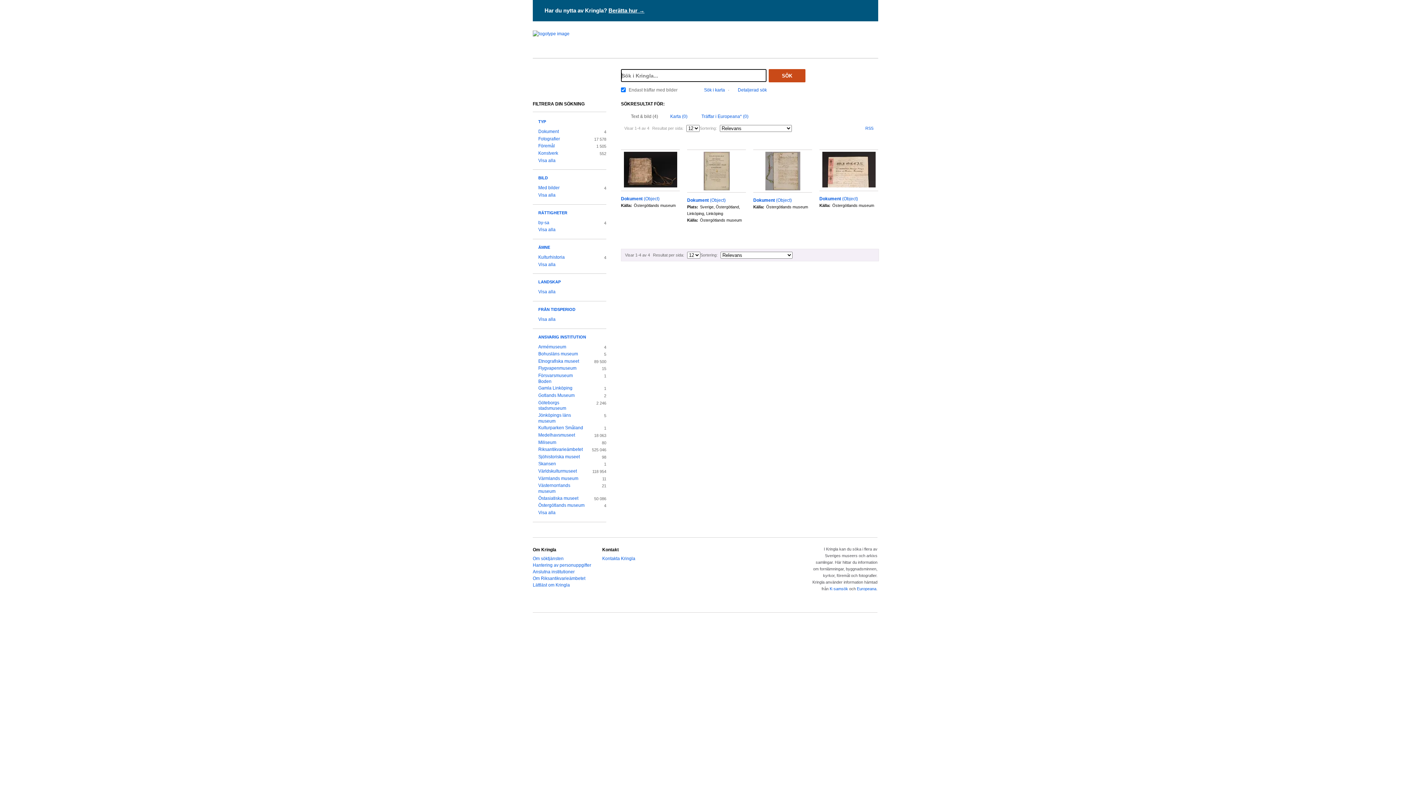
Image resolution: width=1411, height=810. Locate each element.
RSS (869, 128)
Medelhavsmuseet (556, 435)
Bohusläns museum (558, 353)
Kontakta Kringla (618, 558)
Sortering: (708, 128)
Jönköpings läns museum (554, 418)
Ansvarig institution (562, 337)
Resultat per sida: (667, 128)
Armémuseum (552, 347)
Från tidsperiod (556, 309)
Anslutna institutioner (554, 571)
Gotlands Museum (556, 395)
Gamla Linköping (555, 388)
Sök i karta (714, 90)
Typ (542, 121)
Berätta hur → (626, 10)
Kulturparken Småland (560, 427)
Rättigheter (552, 213)
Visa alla (547, 160)
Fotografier (549, 138)
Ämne (544, 247)
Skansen (547, 463)
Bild (543, 178)
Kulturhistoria (551, 257)
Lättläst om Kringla (551, 585)
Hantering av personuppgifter (562, 565)
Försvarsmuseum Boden (555, 378)
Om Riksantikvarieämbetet (559, 578)
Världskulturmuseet (557, 471)
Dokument (548, 131)
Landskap (549, 282)
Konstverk (548, 153)
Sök (787, 76)
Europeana (866, 589)
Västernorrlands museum (554, 488)
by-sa (543, 222)
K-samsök (839, 589)
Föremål (546, 145)
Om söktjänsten (548, 558)
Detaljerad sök (752, 90)
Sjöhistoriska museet (559, 456)
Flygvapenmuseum (557, 368)
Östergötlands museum (561, 505)
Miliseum (547, 442)
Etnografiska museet (558, 361)
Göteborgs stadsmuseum (552, 405)
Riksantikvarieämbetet (560, 449)
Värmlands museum (558, 478)
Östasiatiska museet (558, 498)
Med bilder (549, 187)
